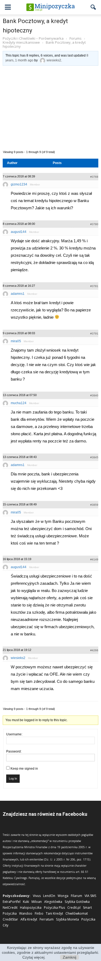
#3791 (94, 333)
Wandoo (25, 913)
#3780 (94, 224)
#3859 (94, 504)
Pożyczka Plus (54, 907)
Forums (75, 38)
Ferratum (47, 919)
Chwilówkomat (76, 913)
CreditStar (10, 919)
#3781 (94, 286)
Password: (14, 751)
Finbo (39, 913)
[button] (93, 7)
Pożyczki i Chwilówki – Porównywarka (33, 38)
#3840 (94, 395)
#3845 (94, 457)
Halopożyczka (30, 907)
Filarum (76, 895)
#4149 (94, 559)
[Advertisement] (50, 107)
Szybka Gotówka (77, 901)
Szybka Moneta (67, 919)
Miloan (37, 901)
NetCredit (10, 907)
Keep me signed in (24, 768)
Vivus (37, 895)
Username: (14, 734)
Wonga (63, 895)
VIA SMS (90, 895)
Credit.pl (74, 907)
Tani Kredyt (54, 913)
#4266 (94, 650)
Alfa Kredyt (28, 919)
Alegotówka (53, 901)
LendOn (49, 895)
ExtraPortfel (11, 901)
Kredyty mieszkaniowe (21, 42)
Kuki (26, 901)
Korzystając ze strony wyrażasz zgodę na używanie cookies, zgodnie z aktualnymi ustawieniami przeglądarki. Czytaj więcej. (50, 952)
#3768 (94, 176)
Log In (13, 778)
